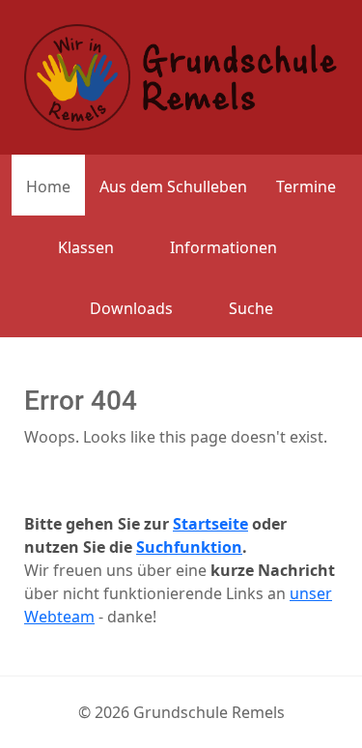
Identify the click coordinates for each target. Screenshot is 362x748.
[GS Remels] (181, 75)
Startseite (210, 523)
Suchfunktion (189, 547)
